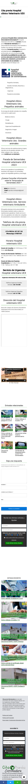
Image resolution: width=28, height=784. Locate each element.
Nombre (3, 484)
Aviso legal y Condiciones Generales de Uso (14, 720)
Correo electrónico (7, 492)
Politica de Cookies (7, 715)
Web (2, 499)
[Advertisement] (14, 562)
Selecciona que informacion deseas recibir (14, 533)
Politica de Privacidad (8, 717)
